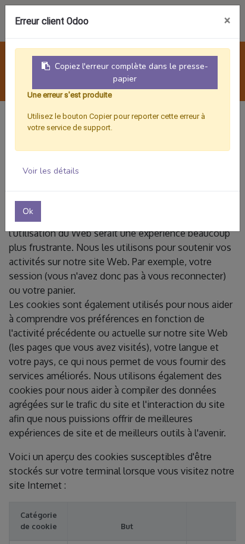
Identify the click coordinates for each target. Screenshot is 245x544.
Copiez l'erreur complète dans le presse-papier (131, 72)
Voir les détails (51, 171)
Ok (28, 211)
